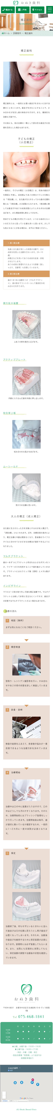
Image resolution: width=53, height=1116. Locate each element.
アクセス (38, 10)
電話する (9, 10)
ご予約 (24, 10)
